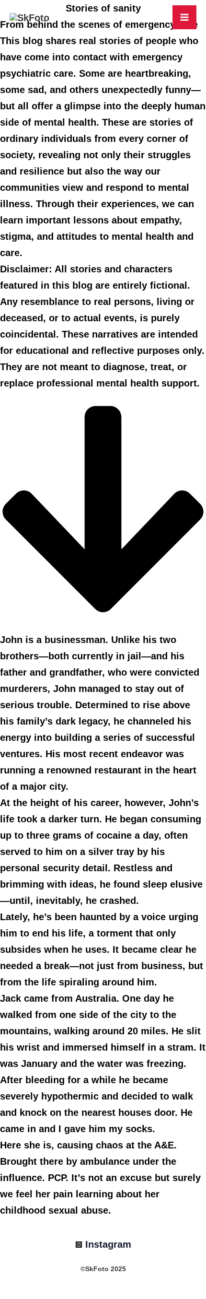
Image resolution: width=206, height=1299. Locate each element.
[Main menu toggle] (184, 17)
